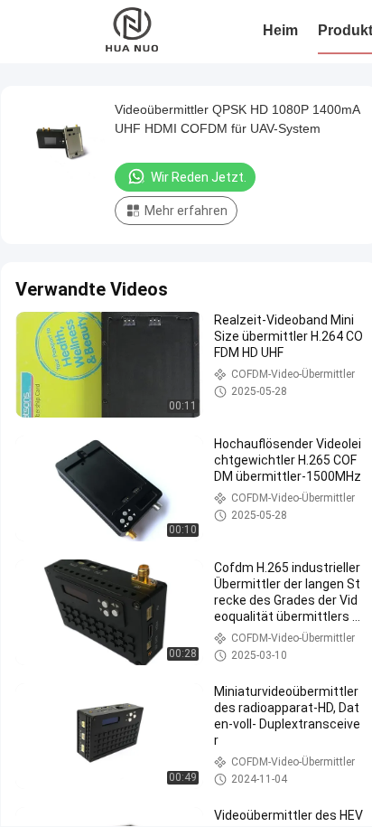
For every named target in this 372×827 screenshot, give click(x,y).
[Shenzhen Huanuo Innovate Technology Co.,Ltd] (133, 31)
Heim (280, 30)
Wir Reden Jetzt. (198, 177)
